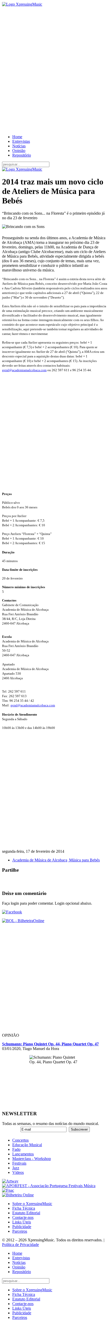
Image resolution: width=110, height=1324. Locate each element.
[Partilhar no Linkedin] (37, 882)
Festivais (19, 1163)
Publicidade (21, 1226)
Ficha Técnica (23, 1208)
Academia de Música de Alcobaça (39, 860)
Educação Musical (27, 1145)
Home (17, 137)
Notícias (19, 146)
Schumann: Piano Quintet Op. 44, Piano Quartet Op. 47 (50, 1044)
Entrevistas (21, 141)
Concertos (20, 1140)
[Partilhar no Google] (27, 882)
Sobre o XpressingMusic (32, 1203)
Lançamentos (23, 1154)
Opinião (18, 150)
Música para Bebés (84, 860)
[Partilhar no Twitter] (16, 882)
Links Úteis (21, 1222)
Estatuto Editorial (26, 1213)
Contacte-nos (23, 1217)
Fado (16, 1149)
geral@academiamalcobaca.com (24, 370)
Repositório (21, 155)
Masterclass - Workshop (31, 1158)
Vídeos (18, 1172)
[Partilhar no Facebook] (6, 882)
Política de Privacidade (20, 1244)
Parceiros (19, 1231)
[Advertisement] (55, 71)
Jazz (15, 1168)
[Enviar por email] (47, 882)
